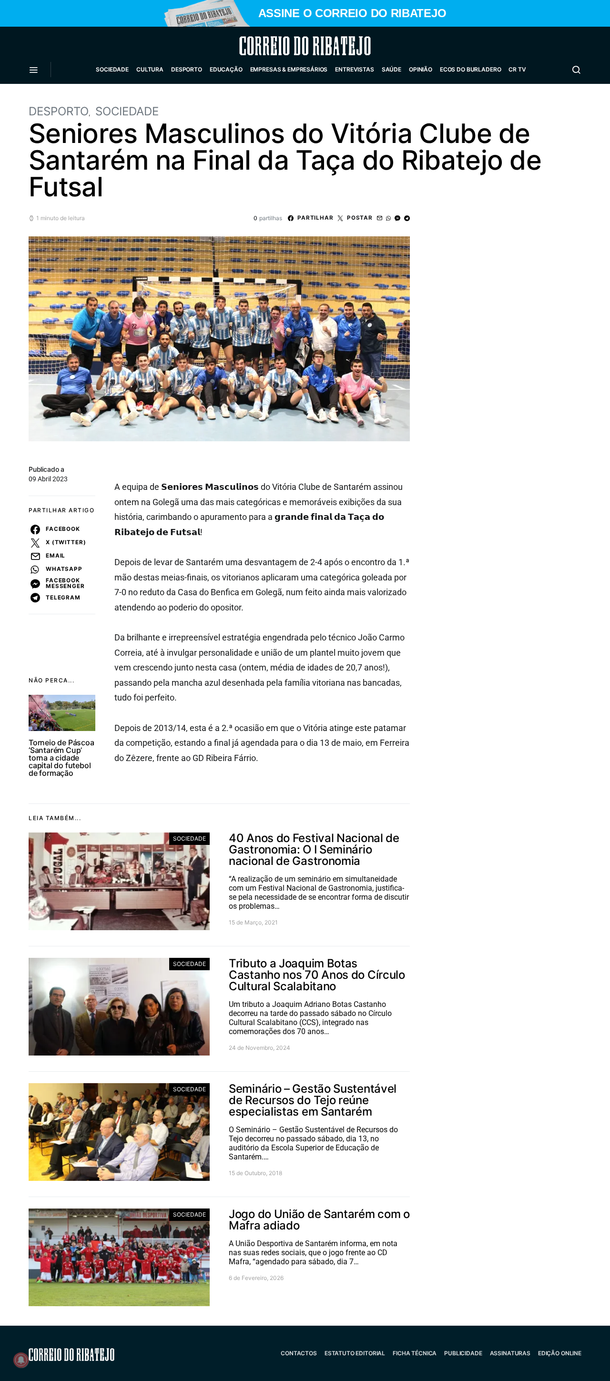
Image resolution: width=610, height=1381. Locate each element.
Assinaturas (510, 1353)
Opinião (420, 69)
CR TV (517, 69)
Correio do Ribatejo (282, 45)
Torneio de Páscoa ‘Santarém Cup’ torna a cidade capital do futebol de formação (61, 758)
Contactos (299, 1353)
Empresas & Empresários (289, 69)
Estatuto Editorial (355, 1353)
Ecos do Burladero (470, 69)
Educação (226, 69)
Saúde (391, 69)
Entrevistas (354, 69)
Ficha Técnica (415, 1353)
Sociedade (112, 69)
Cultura (149, 69)
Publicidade (463, 1353)
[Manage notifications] (21, 1360)
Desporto (186, 69)
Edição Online (559, 1353)
